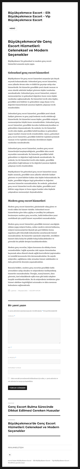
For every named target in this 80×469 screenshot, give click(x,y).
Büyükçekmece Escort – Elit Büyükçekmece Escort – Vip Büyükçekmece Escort (29, 16)
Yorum (11, 316)
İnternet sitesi (14, 368)
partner (13, 290)
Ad (10, 347)
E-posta (12, 358)
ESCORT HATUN (34, 290)
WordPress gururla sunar (16, 463)
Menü (12, 28)
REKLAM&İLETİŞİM (16, 448)
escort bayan (12, 461)
